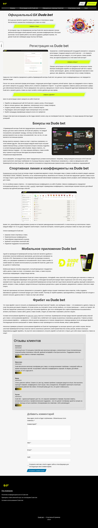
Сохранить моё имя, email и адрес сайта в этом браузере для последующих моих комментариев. (49, 465)
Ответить (18, 356)
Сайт (28, 457)
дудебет (33, 186)
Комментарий (32, 424)
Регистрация (91, 3)
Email (29, 450)
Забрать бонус (34, 26)
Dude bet (13, 20)
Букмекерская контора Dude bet (13, 173)
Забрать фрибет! (49, 94)
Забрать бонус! (72, 62)
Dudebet (21, 86)
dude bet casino (32, 316)
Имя (29, 443)
